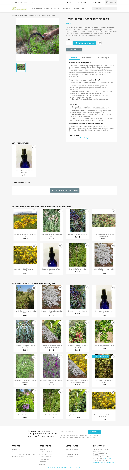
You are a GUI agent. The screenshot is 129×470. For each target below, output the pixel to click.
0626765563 (28, 2)
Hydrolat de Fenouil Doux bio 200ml (104, 381)
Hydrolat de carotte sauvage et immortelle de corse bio (77, 381)
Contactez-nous (44, 459)
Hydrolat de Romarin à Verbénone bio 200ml (25, 381)
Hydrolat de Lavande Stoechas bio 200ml (51, 381)
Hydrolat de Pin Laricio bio (77, 269)
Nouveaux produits (18, 452)
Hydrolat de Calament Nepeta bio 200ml (25, 312)
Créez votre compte (72, 454)
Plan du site (42, 462)
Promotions (16, 449)
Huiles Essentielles (40, 8)
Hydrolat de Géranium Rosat (25, 415)
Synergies (67, 8)
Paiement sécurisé (45, 457)
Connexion (69, 452)
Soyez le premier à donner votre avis (66, 190)
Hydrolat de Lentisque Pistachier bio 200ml (77, 346)
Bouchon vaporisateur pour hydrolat (24, 172)
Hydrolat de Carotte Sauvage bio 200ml (103, 270)
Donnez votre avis (75, 49)
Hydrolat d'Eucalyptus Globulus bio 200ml (25, 346)
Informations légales (45, 454)
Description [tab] (74, 58)
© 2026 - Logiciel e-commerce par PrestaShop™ (64, 467)
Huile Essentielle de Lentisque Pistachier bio (104, 235)
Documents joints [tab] (104, 58)
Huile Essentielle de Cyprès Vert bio (51, 235)
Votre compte (72, 446)
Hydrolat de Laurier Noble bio (77, 415)
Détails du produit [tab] (88, 58)
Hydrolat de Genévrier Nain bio (78, 234)
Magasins (42, 464)
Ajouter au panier (84, 43)
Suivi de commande (72, 449)
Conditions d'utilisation (46, 452)
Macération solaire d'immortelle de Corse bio (25, 270)
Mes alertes (70, 457)
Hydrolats (56, 8)
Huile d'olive (79, 8)
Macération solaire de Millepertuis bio (25, 235)
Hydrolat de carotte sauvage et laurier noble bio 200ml (51, 346)
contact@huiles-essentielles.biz (103, 462)
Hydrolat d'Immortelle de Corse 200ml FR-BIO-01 (104, 416)
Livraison (42, 449)
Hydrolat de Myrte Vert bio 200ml (103, 346)
